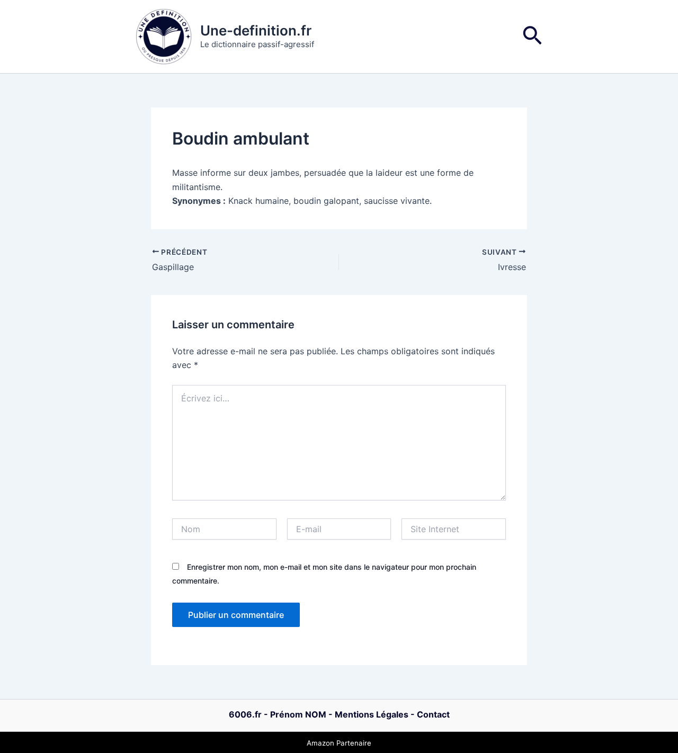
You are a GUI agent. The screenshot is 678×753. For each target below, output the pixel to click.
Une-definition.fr (255, 30)
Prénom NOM (298, 714)
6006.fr (245, 714)
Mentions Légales (371, 714)
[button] (532, 37)
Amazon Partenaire (339, 743)
